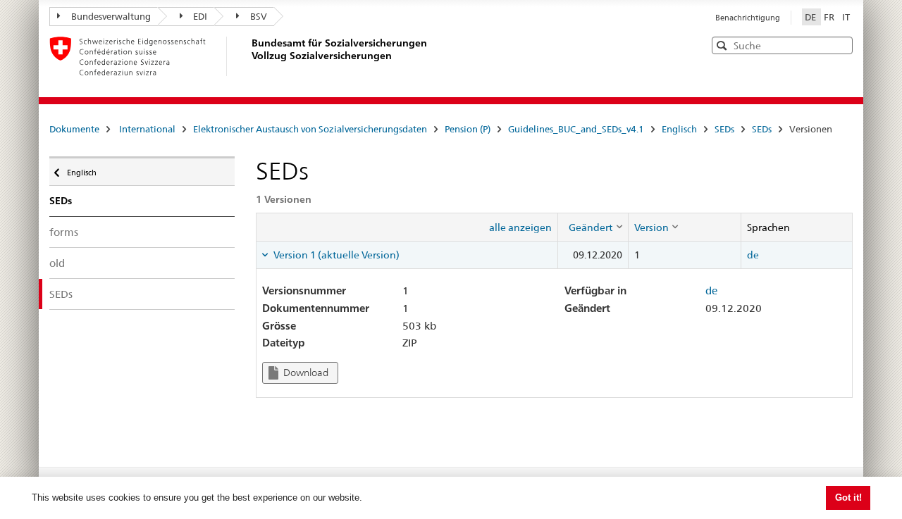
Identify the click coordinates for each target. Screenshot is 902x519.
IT (846, 17)
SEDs (724, 129)
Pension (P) (467, 129)
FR (830, 17)
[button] (840, 44)
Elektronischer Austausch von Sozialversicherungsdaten (310, 129)
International (147, 129)
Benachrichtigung (747, 18)
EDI (200, 16)
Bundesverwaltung (111, 16)
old (57, 263)
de (753, 255)
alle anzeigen (520, 227)
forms (63, 232)
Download (304, 372)
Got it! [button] (848, 497)
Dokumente (74, 129)
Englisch (679, 129)
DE (811, 17)
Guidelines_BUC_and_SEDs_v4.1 (576, 129)
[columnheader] (592, 227)
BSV (258, 16)
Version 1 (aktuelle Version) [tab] (335, 255)
